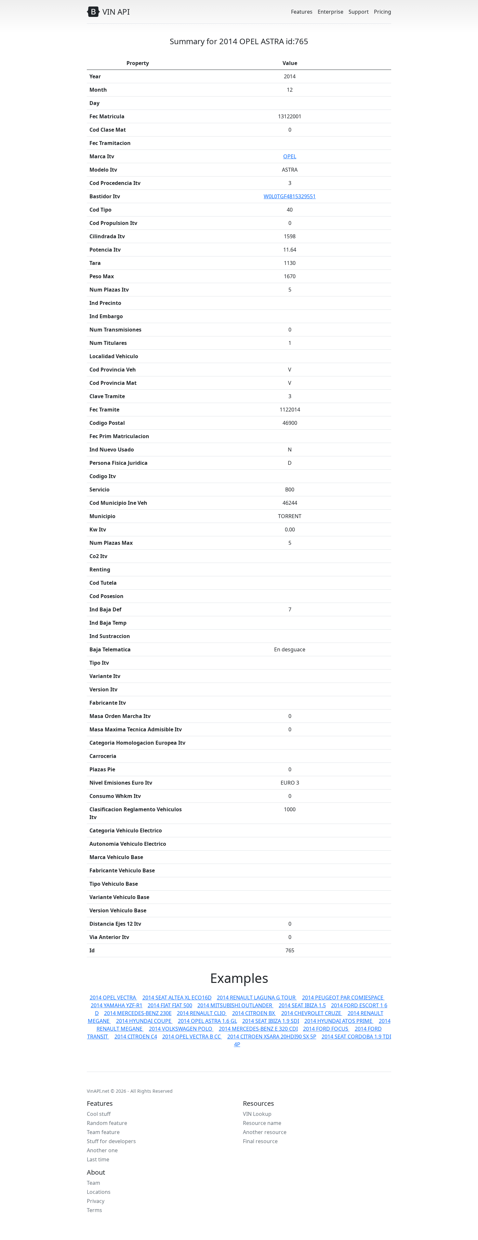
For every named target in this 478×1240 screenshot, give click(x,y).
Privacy (95, 1201)
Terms (94, 1210)
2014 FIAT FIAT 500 (170, 1005)
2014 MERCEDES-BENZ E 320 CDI (258, 1028)
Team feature (103, 1132)
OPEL (289, 156)
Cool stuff (99, 1113)
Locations (99, 1191)
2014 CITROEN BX (254, 1013)
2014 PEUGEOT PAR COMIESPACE (343, 997)
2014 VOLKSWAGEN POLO (181, 1028)
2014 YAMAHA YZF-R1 (116, 1005)
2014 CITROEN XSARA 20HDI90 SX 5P (271, 1036)
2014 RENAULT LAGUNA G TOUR (257, 997)
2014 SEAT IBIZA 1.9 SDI (270, 1021)
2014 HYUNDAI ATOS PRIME (339, 1021)
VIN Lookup (257, 1113)
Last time (98, 1159)
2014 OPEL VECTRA (113, 997)
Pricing (382, 11)
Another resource (264, 1132)
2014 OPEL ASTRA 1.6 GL (207, 1021)
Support (359, 11)
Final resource (260, 1141)
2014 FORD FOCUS (326, 1028)
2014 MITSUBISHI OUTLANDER (235, 1005)
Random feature (107, 1123)
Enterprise (330, 11)
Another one (102, 1150)
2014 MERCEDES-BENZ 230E (138, 1013)
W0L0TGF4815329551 (290, 196)
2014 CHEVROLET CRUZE (311, 1013)
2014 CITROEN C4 (135, 1036)
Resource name (262, 1123)
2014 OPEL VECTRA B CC (192, 1036)
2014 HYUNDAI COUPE (144, 1021)
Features (301, 11)
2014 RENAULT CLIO (202, 1013)
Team (93, 1182)
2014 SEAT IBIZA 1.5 (302, 1005)
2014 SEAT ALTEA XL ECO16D (177, 997)
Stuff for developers (111, 1141)
